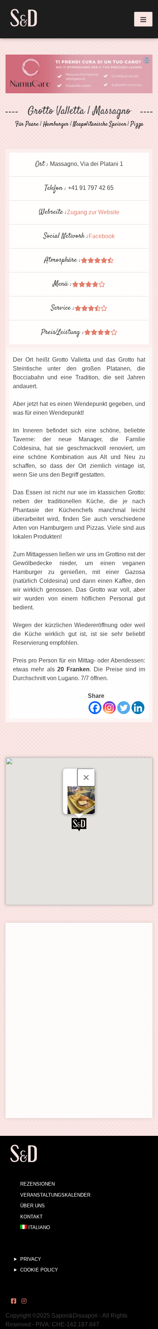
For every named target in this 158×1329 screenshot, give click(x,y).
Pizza (136, 124)
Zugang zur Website (93, 212)
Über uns (32, 1205)
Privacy (30, 1259)
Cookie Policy (39, 1270)
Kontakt (31, 1217)
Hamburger (56, 124)
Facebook (102, 236)
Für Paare (27, 124)
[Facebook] (95, 707)
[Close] (86, 777)
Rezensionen (37, 1184)
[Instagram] (109, 707)
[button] (79, 824)
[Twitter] (123, 707)
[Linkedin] (138, 707)
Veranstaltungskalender (55, 1195)
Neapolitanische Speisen (99, 124)
